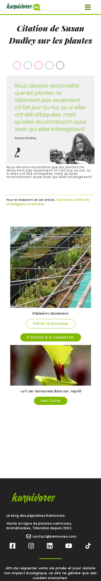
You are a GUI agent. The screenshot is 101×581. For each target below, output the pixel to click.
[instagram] (31, 546)
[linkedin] (50, 546)
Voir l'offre (51, 400)
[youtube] (68, 546)
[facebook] (12, 546)
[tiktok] (88, 546)
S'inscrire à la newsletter (50, 337)
